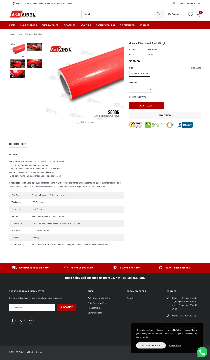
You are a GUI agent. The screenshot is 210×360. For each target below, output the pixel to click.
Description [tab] (18, 144)
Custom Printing (95, 313)
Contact (144, 25)
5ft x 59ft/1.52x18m (139, 73)
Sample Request (105, 25)
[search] (158, 14)
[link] (12, 320)
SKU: (131, 54)
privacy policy (175, 345)
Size (131, 68)
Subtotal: (133, 97)
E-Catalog (69, 25)
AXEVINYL (152, 49)
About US (85, 25)
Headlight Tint (94, 308)
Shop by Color (50, 25)
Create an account (193, 3)
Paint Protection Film (97, 303)
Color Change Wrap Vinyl (99, 298)
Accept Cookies (151, 345)
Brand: (132, 49)
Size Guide (196, 68)
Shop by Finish (28, 25)
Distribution (127, 25)
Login (179, 3)
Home (12, 25)
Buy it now (165, 115)
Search (130, 298)
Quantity (133, 82)
